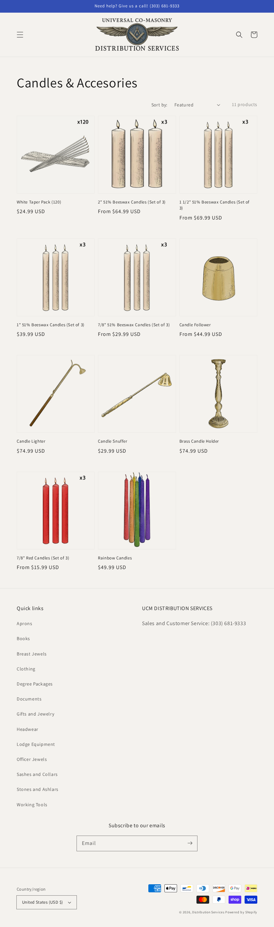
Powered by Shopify (241, 912)
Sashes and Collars (37, 774)
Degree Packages (35, 684)
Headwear (27, 729)
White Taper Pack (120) (39, 202)
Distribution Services (208, 912)
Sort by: (159, 105)
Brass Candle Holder (199, 441)
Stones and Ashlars (37, 789)
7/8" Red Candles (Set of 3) (43, 558)
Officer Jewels (32, 759)
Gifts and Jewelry (35, 714)
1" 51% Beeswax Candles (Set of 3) (51, 325)
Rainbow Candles (115, 558)
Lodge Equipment (36, 744)
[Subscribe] (189, 843)
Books (23, 638)
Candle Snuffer (112, 441)
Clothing (26, 669)
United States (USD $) (42, 902)
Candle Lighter (31, 441)
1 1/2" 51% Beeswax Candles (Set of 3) (214, 205)
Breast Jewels (32, 654)
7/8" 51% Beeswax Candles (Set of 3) (134, 325)
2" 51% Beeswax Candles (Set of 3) (132, 202)
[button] (20, 34)
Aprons (24, 623)
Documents (29, 699)
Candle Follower (195, 325)
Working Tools (32, 805)
